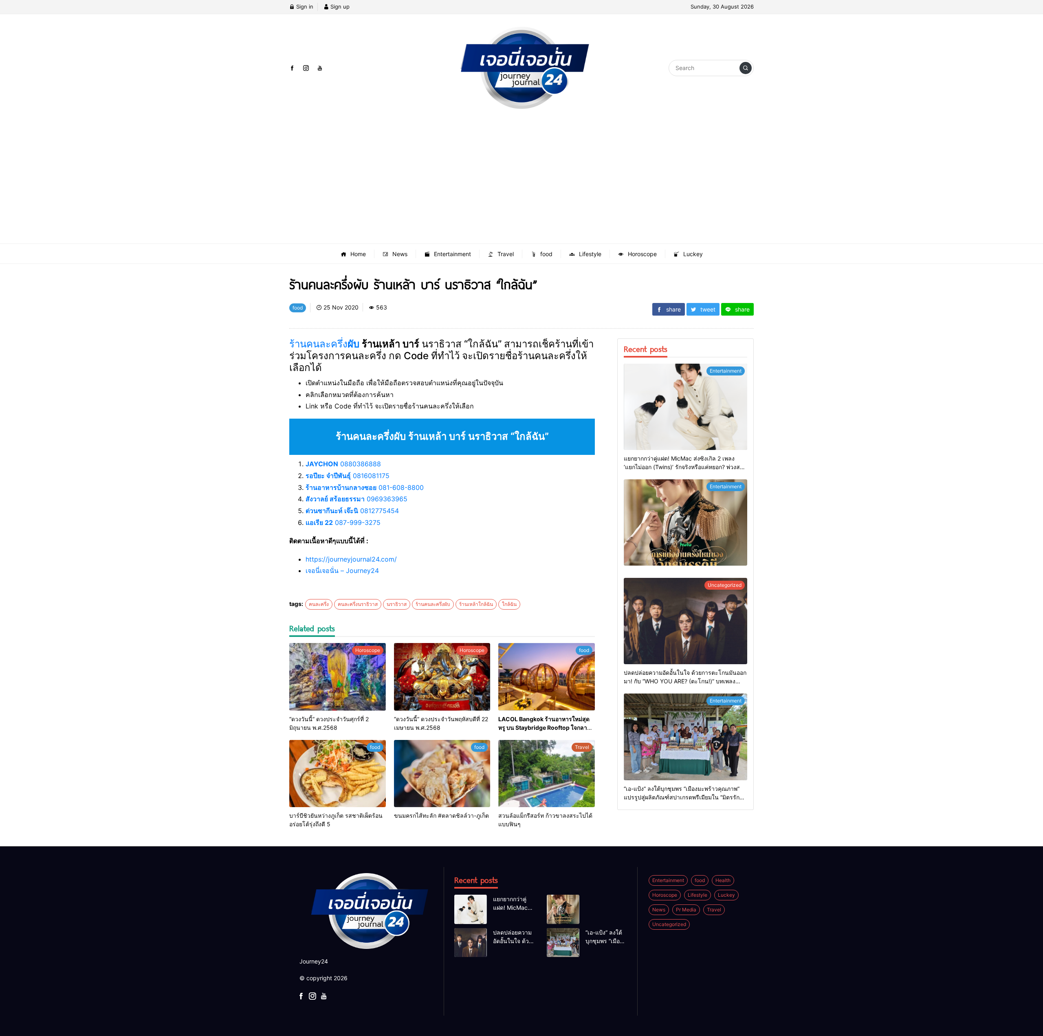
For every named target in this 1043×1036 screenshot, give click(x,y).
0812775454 (352, 511)
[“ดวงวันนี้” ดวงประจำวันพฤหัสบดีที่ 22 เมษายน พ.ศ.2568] (442, 677)
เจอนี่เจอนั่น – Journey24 (342, 570)
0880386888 (343, 464)
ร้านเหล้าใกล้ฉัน (476, 604)
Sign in (304, 6)
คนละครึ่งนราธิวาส (358, 604)
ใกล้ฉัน (509, 604)
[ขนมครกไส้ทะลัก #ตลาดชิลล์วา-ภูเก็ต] (442, 774)
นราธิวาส (397, 604)
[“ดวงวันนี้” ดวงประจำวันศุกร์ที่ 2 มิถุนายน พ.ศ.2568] (337, 677)
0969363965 (356, 499)
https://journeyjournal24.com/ (351, 559)
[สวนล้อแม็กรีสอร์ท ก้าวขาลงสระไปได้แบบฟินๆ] (546, 774)
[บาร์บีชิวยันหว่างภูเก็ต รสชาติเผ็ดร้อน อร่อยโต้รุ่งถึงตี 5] (337, 774)
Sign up (339, 6)
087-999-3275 (343, 522)
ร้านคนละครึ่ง (325, 344)
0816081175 (347, 476)
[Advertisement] (521, 182)
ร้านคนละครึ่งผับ (433, 604)
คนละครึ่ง (319, 604)
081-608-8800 (365, 487)
